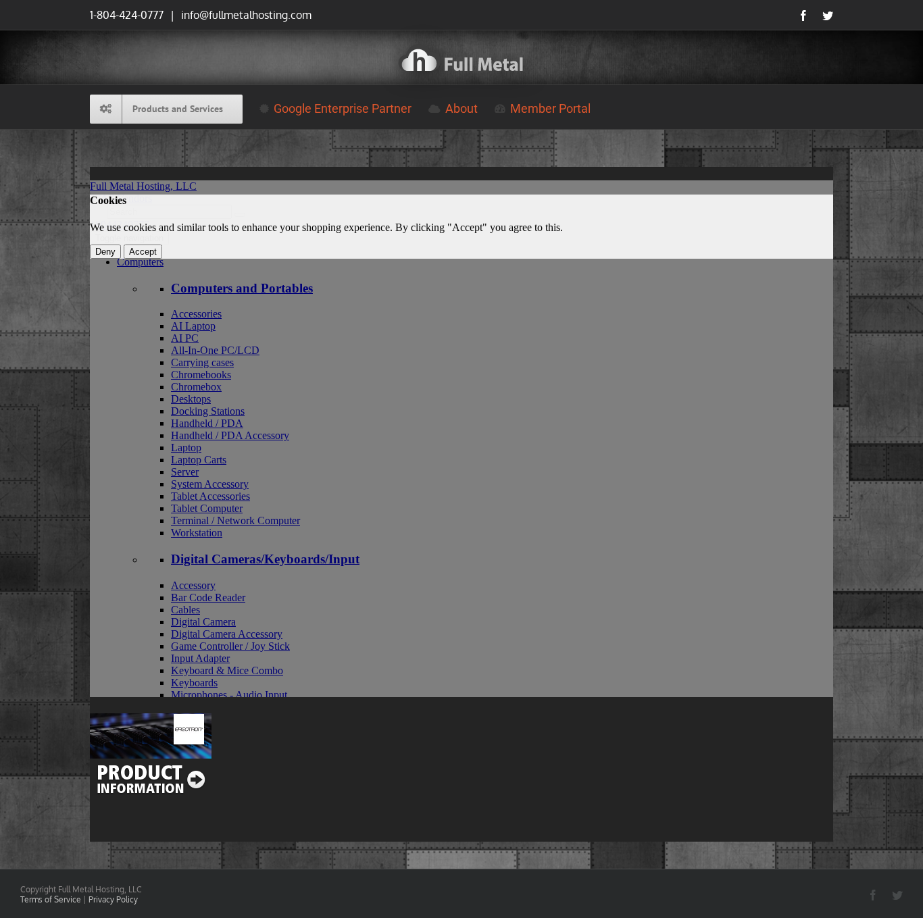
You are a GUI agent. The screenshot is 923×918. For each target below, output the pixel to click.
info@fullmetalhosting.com (244, 15)
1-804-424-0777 (127, 15)
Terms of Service (50, 899)
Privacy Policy (113, 899)
